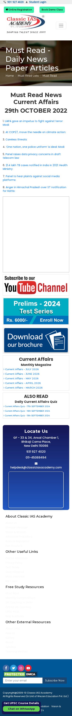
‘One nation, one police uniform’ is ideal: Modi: (35, 147)
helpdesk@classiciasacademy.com (36, 467)
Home (10, 75)
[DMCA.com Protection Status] (20, 674)
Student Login (37, 2)
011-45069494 (36, 457)
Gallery (10, 637)
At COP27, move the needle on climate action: (36, 132)
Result (9, 642)
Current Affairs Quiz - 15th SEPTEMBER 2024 (27, 415)
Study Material (15, 572)
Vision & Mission (16, 532)
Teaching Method (17, 651)
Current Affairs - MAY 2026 (21, 378)
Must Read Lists (28, 75)
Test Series (12, 567)
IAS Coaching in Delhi (19, 602)
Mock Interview (15, 576)
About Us (11, 523)
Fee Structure (14, 545)
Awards (10, 633)
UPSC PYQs (12, 611)
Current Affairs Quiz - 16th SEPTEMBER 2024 (27, 411)
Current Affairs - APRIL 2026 (22, 383)
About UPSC (13, 628)
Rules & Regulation (18, 541)
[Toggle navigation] (61, 25)
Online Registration (20, 9)
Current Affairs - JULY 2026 (21, 369)
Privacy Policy (14, 562)
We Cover (11, 581)
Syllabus (11, 647)
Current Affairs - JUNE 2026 (22, 373)
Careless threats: (16, 139)
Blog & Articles (15, 616)
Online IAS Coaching (18, 607)
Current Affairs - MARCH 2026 (23, 387)
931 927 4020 (15, 2)
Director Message (17, 527)
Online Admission (17, 558)
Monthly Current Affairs (20, 597)
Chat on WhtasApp (21, 708)
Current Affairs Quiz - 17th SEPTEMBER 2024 (27, 406)
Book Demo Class (52, 9)
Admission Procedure (19, 536)
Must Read (12, 593)
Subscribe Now (54, 680)
